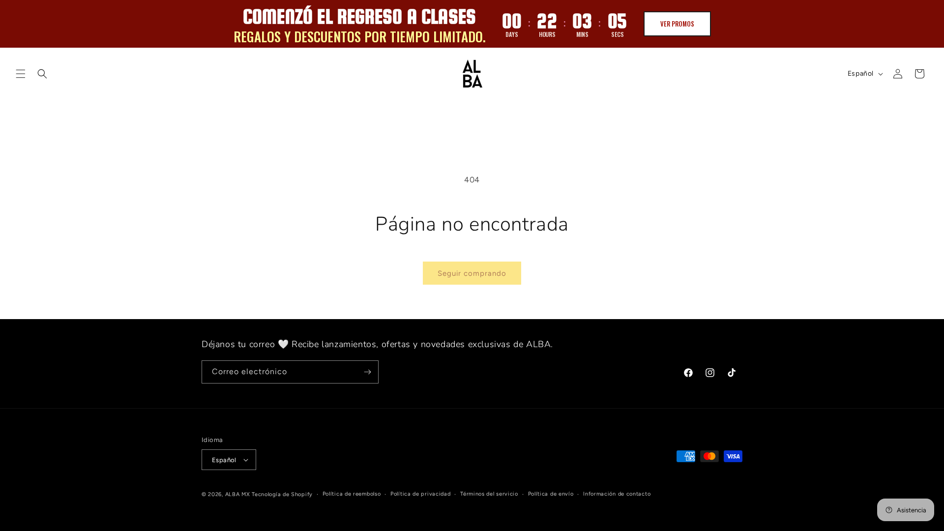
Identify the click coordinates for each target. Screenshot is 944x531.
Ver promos (677, 24)
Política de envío (551, 494)
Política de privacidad (420, 494)
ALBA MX (237, 494)
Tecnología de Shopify (282, 494)
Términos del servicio (489, 494)
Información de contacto (616, 494)
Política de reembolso (352, 494)
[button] (20, 74)
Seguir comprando (472, 273)
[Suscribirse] (367, 372)
